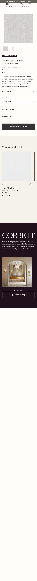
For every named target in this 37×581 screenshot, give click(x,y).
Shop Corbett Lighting (17, 295)
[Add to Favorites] (30, 184)
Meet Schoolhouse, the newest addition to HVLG (18, 1)
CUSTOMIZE (6, 91)
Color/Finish (6, 98)
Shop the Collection (10, 63)
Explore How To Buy (17, 126)
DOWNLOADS (7, 117)
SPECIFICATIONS (8, 110)
